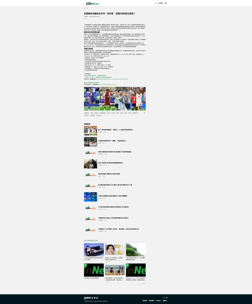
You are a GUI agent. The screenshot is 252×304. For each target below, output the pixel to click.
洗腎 (130, 113)
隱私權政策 (151, 300)
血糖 (92, 113)
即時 (87, 8)
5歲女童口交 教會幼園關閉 (91, 278)
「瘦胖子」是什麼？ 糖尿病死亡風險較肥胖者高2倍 (98, 77)
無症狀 (112, 113)
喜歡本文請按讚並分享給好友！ (92, 82)
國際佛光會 (135, 113)
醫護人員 (99, 115)
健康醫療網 (102, 113)
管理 (121, 113)
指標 (108, 113)
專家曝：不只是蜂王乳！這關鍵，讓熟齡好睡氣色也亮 (114, 259)
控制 (125, 113)
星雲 (117, 113)
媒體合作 (165, 300)
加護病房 (93, 115)
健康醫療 (87, 113)
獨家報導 (86, 16)
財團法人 (87, 115)
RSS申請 (160, 3)
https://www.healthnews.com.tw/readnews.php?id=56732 (112, 79)
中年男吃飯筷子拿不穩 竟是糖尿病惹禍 (95, 75)
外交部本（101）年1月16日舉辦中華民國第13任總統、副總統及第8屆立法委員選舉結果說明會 (136, 279)
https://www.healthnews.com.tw (107, 84)
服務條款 (145, 300)
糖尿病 (96, 113)
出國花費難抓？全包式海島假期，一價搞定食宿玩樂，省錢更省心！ (114, 279)
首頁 (85, 8)
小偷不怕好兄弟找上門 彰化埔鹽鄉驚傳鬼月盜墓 (135, 259)
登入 (166, 3)
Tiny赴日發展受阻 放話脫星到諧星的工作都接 (93, 259)
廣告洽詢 (158, 300)
